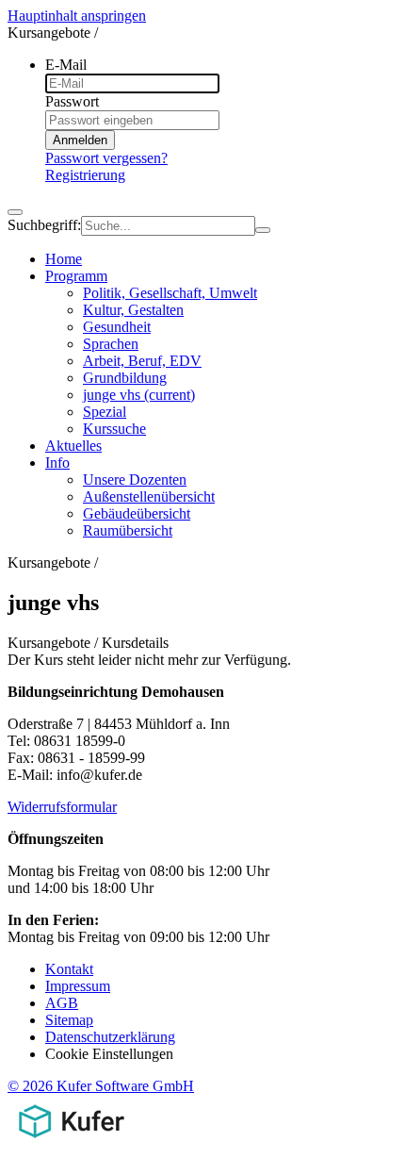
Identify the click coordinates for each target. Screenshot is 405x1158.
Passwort (72, 101)
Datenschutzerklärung (110, 1037)
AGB (61, 1003)
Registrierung (85, 175)
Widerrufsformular (62, 807)
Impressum (77, 986)
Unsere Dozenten (134, 479)
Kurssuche (114, 429)
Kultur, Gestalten (133, 310)
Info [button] (57, 463)
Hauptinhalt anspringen (77, 16)
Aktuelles (73, 446)
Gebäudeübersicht (136, 513)
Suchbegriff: (44, 225)
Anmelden (80, 140)
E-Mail (66, 65)
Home (63, 259)
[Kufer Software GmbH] (71, 1141)
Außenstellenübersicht (149, 496)
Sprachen (110, 344)
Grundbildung (125, 378)
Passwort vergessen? (106, 158)
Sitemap (69, 1020)
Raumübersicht (127, 530)
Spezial (104, 412)
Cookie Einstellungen (109, 1054)
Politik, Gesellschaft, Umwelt (170, 293)
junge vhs (139, 395)
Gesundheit (117, 327)
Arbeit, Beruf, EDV (142, 361)
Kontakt (69, 969)
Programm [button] (76, 276)
